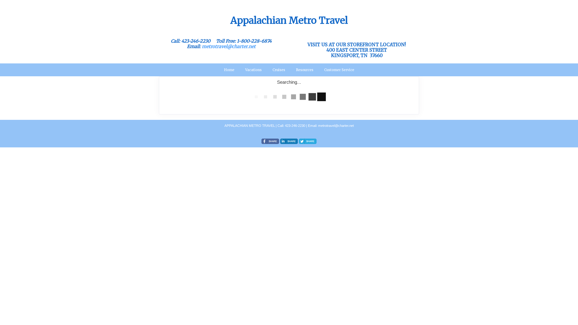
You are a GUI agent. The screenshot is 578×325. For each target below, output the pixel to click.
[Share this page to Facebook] (270, 141)
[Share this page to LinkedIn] (289, 141)
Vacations (253, 70)
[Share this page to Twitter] (308, 141)
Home (229, 70)
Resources (304, 70)
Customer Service (339, 70)
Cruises (279, 70)
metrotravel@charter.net (229, 46)
